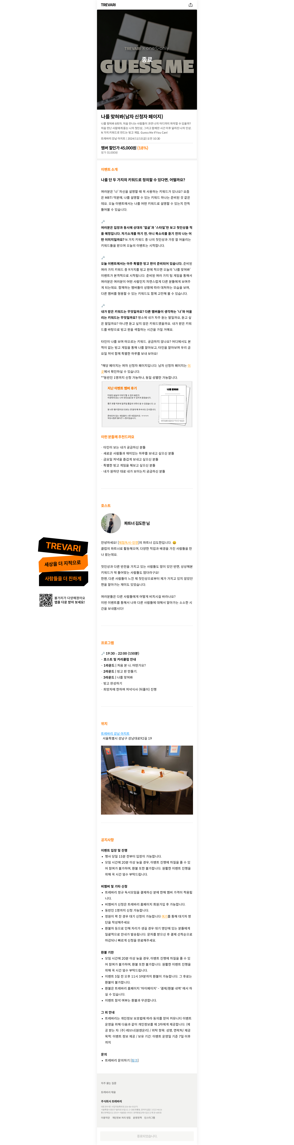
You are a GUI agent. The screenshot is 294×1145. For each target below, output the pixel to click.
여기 (165, 916)
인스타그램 (149, 1117)
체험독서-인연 (128, 542)
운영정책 (137, 1117)
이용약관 (105, 1117)
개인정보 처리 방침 (121, 1117)
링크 (135, 1060)
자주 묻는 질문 (108, 1083)
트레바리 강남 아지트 (115, 733)
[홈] (109, 4)
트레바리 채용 (108, 1092)
